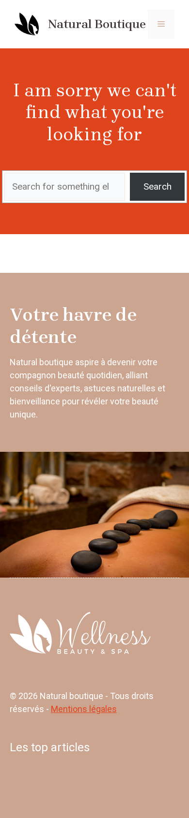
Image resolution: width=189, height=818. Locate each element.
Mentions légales (84, 709)
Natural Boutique (97, 24)
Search (157, 186)
